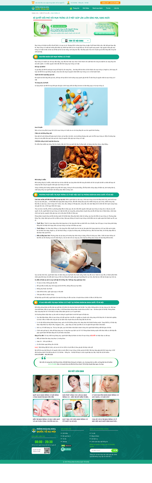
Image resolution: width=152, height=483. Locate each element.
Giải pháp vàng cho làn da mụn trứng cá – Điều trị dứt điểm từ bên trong (75, 397)
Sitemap (64, 441)
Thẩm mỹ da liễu (45, 13)
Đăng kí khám (95, 436)
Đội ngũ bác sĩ (66, 436)
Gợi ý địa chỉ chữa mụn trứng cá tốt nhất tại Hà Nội (75, 420)
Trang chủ (76, 8)
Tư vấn (93, 433)
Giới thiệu (86, 8)
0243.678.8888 (52, 364)
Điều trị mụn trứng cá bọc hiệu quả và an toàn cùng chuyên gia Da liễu (46, 421)
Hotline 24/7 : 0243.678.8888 (110, 3)
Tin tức (108, 8)
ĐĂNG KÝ (114, 450)
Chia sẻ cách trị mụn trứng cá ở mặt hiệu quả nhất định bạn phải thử (104, 421)
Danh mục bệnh (98, 8)
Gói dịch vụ (94, 439)
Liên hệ (116, 8)
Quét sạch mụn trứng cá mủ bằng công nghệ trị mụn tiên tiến (46, 396)
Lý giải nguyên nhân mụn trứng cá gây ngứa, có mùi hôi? (105, 396)
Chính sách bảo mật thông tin (99, 441)
